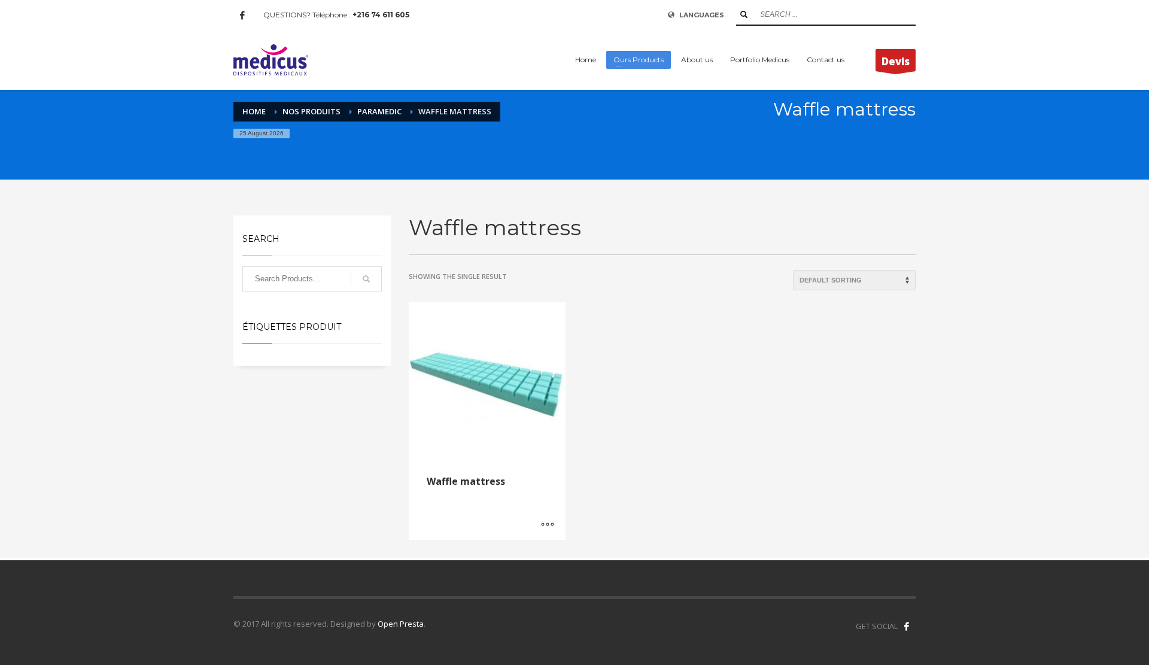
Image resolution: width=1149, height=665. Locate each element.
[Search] (366, 278)
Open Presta (401, 623)
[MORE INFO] (548, 525)
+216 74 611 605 (380, 14)
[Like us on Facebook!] (907, 626)
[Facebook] (242, 15)
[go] (744, 14)
